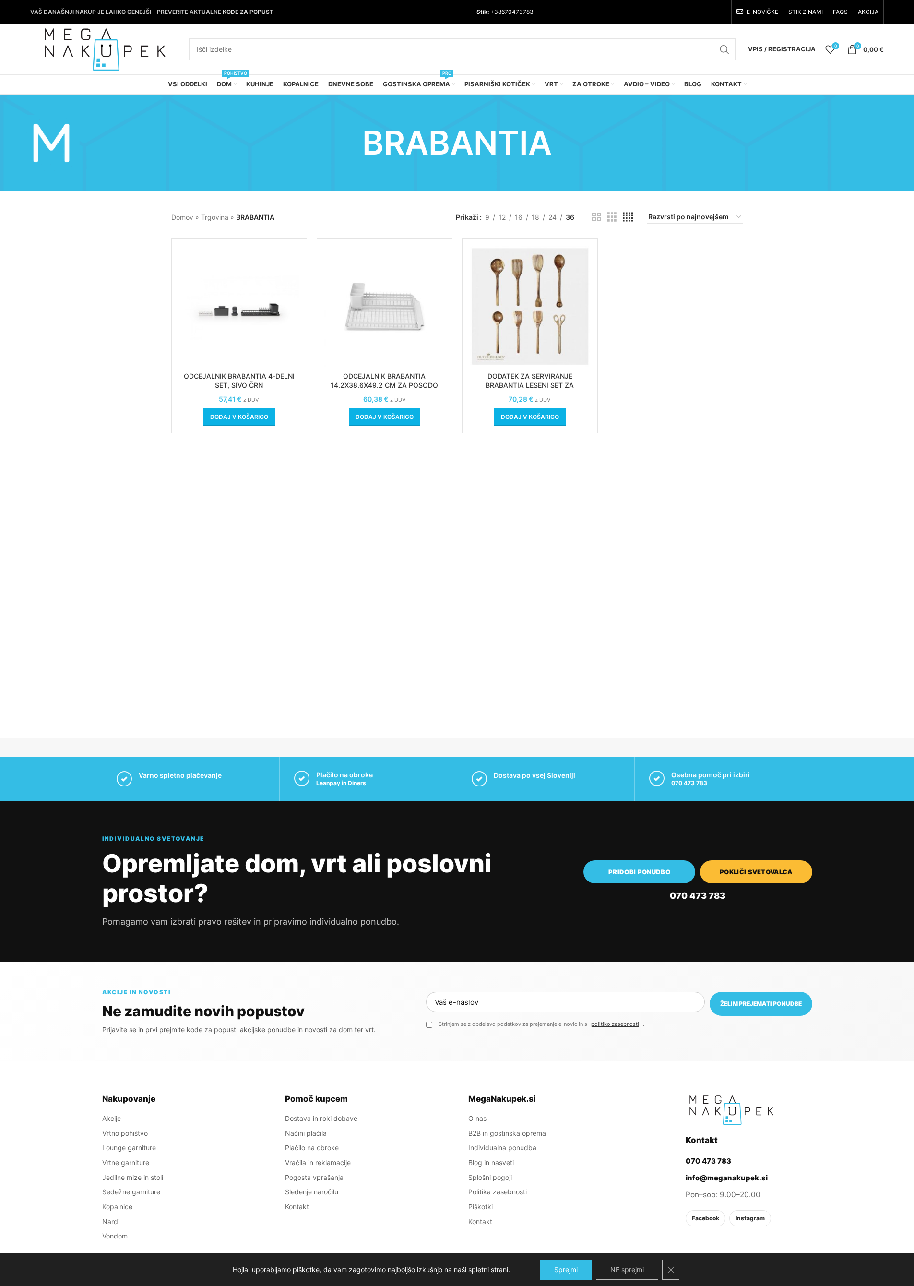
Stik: (482, 11)
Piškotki (480, 1207)
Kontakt (297, 1207)
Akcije (111, 1118)
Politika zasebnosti (497, 1192)
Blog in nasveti (491, 1162)
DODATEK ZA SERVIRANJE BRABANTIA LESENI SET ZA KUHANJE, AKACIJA (530, 385)
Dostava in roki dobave (321, 1118)
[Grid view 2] (596, 217)
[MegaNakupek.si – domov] (731, 1110)
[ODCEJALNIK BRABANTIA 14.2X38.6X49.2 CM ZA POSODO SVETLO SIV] (384, 306)
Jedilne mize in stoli (132, 1177)
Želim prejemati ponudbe (761, 1003)
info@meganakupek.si (727, 1177)
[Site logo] (104, 48)
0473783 (521, 11)
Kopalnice (117, 1207)
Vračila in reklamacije (318, 1162)
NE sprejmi (627, 1269)
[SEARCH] (724, 49)
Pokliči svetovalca (756, 872)
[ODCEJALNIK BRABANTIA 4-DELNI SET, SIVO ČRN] (239, 306)
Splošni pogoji (490, 1177)
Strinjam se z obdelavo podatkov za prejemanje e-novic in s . (541, 1024)
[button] (239, 417)
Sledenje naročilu (311, 1192)
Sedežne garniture (131, 1192)
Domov (182, 217)
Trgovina (214, 217)
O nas (477, 1118)
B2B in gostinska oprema (507, 1133)
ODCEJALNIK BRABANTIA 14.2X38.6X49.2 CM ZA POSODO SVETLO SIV (384, 385)
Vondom (115, 1236)
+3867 (498, 11)
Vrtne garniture (125, 1162)
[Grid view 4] (628, 217)
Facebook (705, 1218)
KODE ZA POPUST (248, 11)
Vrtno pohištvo (125, 1133)
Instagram (750, 1218)
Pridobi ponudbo (639, 872)
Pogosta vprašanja (314, 1177)
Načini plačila (306, 1133)
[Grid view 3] (612, 217)
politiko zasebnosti (615, 1024)
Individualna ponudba (502, 1147)
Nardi (110, 1221)
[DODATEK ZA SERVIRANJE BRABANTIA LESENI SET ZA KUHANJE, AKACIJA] (530, 306)
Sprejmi (566, 1269)
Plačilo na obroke (312, 1147)
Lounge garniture (129, 1147)
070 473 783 (689, 782)
